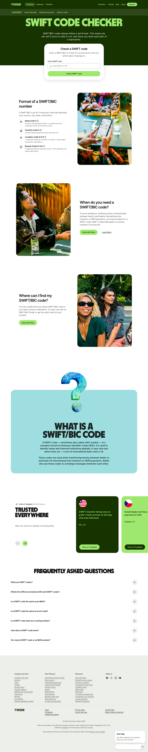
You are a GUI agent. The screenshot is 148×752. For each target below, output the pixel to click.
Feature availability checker (24, 701)
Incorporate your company (84, 697)
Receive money (50, 687)
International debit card (53, 682)
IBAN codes (79, 689)
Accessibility (18, 699)
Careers (17, 685)
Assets (47, 689)
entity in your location (97, 732)
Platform (49, 4)
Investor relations (20, 689)
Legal (47, 710)
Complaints (49, 712)
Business (40, 4)
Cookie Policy (110, 710)
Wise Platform (49, 692)
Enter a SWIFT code (55, 61)
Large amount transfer (52, 685)
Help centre (18, 694)
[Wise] (16, 4)
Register (132, 4)
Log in (123, 4)
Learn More (106, 232)
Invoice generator (81, 699)
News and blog (80, 678)
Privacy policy (80, 710)
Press (16, 682)
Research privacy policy (83, 680)
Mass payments (50, 699)
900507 (65, 727)
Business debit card (52, 697)
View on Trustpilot (89, 547)
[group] (97, 524)
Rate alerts (79, 692)
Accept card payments (53, 701)
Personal (30, 4)
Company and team (21, 678)
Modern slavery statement (114, 712)
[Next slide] (25, 543)
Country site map (81, 712)
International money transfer (55, 678)
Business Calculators (82, 701)
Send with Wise (88, 232)
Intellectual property (52, 714)
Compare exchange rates (84, 694)
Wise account (49, 680)
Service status (19, 687)
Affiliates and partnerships (23, 692)
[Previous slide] (17, 543)
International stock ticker (84, 685)
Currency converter (82, 682)
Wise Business (50, 694)
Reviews (17, 697)
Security (17, 680)
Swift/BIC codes (81, 687)
